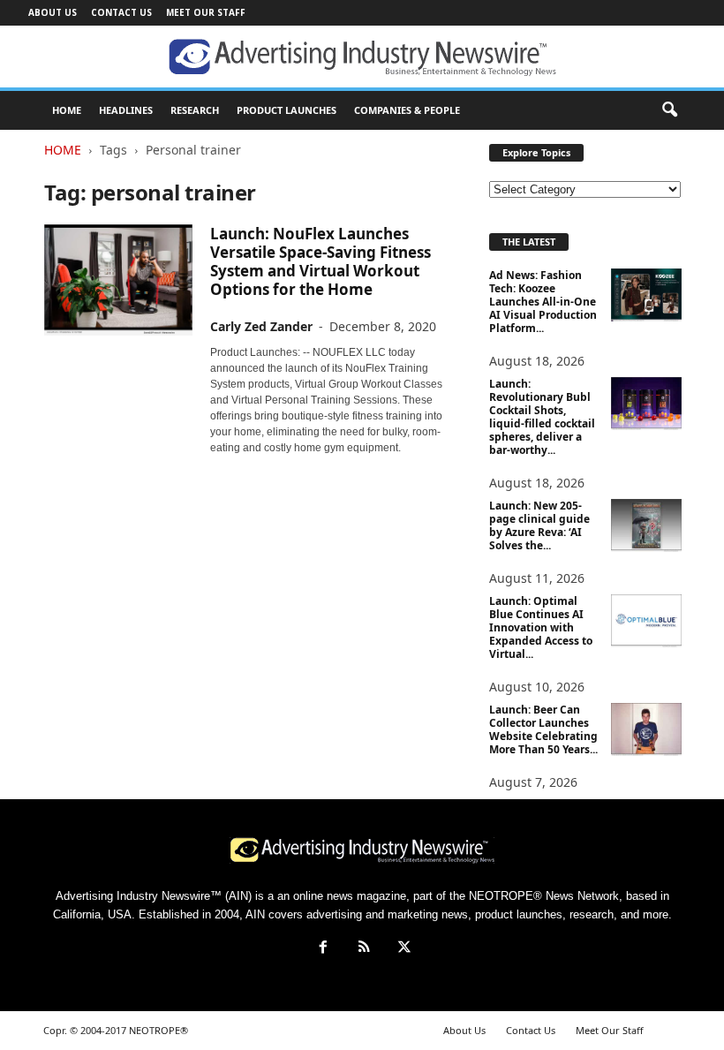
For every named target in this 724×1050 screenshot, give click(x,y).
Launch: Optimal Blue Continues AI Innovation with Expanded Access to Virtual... (540, 627)
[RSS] (363, 949)
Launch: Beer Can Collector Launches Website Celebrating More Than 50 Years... (543, 729)
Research (194, 110)
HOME (66, 110)
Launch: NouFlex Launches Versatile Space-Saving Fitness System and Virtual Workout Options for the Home (320, 261)
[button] (669, 110)
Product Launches (286, 110)
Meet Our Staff (205, 12)
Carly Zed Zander (261, 326)
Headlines (126, 110)
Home (62, 149)
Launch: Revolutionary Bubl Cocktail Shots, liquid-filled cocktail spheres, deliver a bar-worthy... (542, 416)
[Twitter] (402, 949)
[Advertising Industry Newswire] (362, 57)
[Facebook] (323, 949)
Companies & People (407, 110)
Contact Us (121, 12)
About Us (52, 12)
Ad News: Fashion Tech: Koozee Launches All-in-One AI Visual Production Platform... (543, 302)
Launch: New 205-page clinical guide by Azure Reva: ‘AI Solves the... (539, 525)
